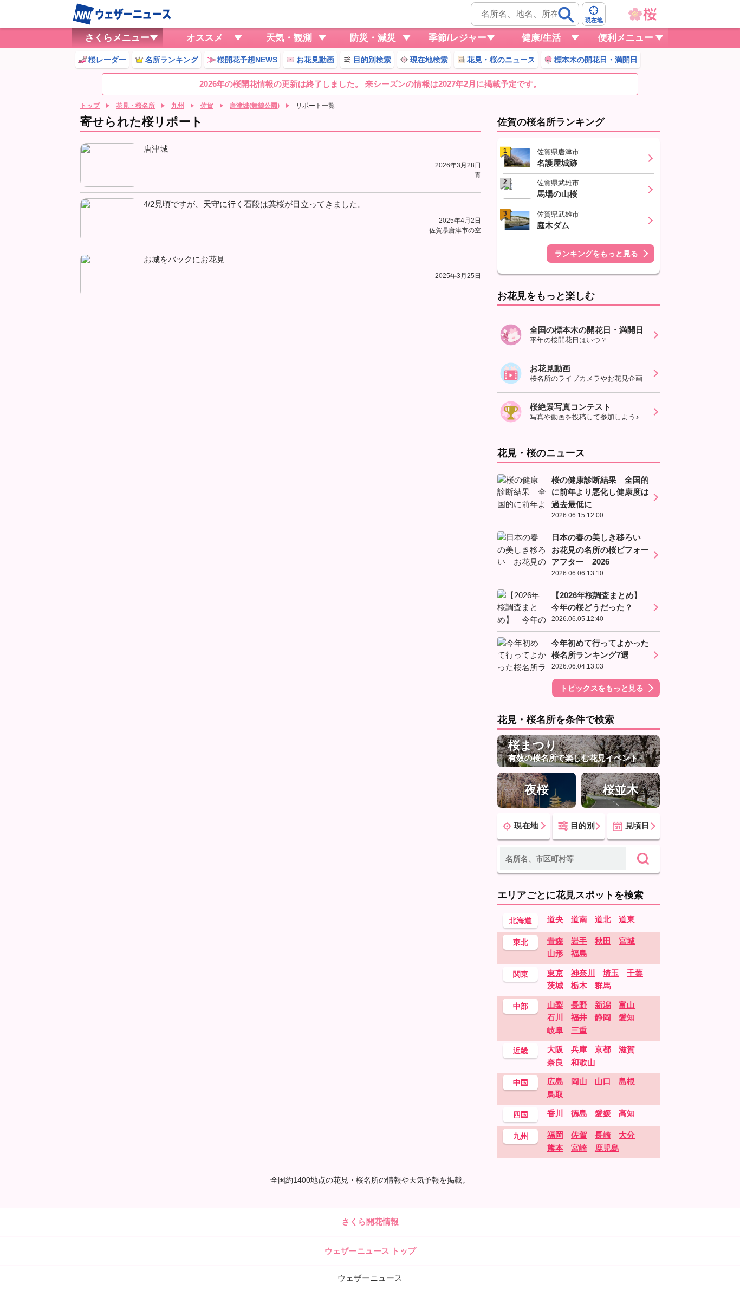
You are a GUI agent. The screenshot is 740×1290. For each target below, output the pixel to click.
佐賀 (206, 105)
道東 (627, 919)
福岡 (555, 1134)
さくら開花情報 (370, 1221)
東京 (555, 972)
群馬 (603, 985)
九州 (177, 105)
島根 (627, 1081)
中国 (520, 1082)
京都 (603, 1049)
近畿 (520, 1050)
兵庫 (579, 1049)
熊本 (555, 1147)
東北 (520, 942)
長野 (579, 1004)
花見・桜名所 (135, 105)
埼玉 (611, 972)
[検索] (566, 15)
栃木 (579, 985)
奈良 (555, 1062)
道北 (603, 919)
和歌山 (583, 1062)
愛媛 (603, 1113)
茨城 (555, 985)
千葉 (635, 972)
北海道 (520, 920)
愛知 (627, 1017)
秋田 (603, 940)
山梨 (555, 1004)
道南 (579, 919)
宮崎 (579, 1147)
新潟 (603, 1004)
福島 (579, 953)
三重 (579, 1030)
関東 (520, 974)
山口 (603, 1081)
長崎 (603, 1134)
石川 (555, 1017)
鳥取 (555, 1094)
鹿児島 (607, 1147)
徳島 (579, 1113)
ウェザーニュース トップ (370, 1250)
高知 (627, 1113)
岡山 (579, 1081)
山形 (555, 953)
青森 (555, 940)
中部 (520, 1006)
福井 (579, 1017)
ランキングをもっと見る (596, 253)
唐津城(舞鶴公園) (255, 105)
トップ (90, 105)
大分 (627, 1134)
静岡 (603, 1017)
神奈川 (583, 972)
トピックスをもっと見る (602, 688)
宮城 (627, 940)
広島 (555, 1081)
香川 (555, 1113)
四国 (520, 1114)
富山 (627, 1004)
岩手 (579, 940)
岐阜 (555, 1030)
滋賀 (627, 1049)
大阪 (555, 1049)
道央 (555, 919)
